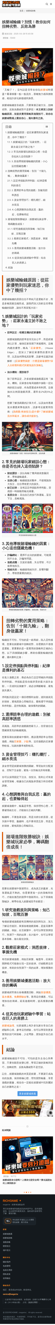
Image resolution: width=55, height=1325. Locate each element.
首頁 (21, 11)
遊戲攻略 (6, 1242)
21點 (26, 741)
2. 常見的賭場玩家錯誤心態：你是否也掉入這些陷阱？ (29, 154)
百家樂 (17, 741)
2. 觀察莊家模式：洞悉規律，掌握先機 (30, 241)
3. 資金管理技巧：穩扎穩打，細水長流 (28, 202)
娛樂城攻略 (31, 11)
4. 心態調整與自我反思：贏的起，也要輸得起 (27, 212)
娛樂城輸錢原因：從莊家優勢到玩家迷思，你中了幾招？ (27, 135)
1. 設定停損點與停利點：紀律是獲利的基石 (29, 183)
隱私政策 (6, 1274)
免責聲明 (6, 1266)
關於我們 (6, 1262)
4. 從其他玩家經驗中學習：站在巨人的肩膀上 (29, 260)
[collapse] (47, 126)
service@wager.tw (10, 1294)
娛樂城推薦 (7, 1234)
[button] (46, 4)
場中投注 (6, 1250)
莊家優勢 (36, 348)
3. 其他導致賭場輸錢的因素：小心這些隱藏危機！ (29, 164)
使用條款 (6, 1278)
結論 (10, 267)
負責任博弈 (7, 1270)
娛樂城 (44, 89)
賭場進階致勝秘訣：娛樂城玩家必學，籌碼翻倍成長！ (28, 221)
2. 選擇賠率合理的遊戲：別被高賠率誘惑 (30, 192)
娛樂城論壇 (8, 1025)
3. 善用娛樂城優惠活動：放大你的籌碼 (29, 250)
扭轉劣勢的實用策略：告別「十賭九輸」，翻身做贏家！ (27, 173)
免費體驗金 (20, 996)
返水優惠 (7, 996)
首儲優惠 (46, 992)
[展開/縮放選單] (51, 4)
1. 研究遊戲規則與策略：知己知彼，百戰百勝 (28, 231)
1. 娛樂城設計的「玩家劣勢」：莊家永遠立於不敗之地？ (29, 144)
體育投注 (6, 1246)
